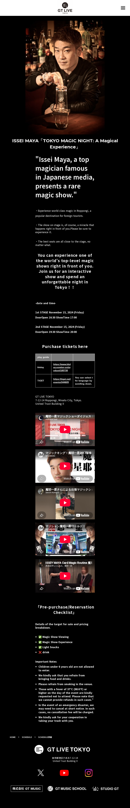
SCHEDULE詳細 (45, 737)
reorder (123, 7)
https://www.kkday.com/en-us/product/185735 (62, 367)
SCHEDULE (27, 737)
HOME (13, 737)
